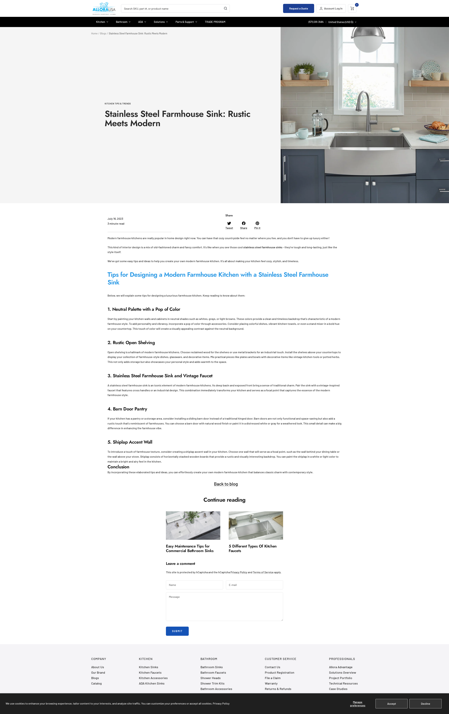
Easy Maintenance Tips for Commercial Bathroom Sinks (190, 548)
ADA (140, 21)
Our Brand (98, 672)
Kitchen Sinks (148, 667)
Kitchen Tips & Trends (118, 103)
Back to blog (226, 483)
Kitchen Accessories (153, 678)
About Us (97, 667)
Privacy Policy (221, 703)
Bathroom (121, 21)
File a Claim (273, 678)
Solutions (159, 21)
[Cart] (352, 8)
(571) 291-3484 (316, 21)
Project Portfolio (340, 678)
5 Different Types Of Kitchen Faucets (253, 548)
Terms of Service (263, 572)
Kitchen (100, 21)
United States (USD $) (340, 22)
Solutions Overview (342, 672)
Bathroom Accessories (216, 689)
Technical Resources (343, 683)
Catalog (96, 683)
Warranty (271, 683)
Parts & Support (185, 21)
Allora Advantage (341, 667)
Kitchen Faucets (150, 672)
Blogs (103, 33)
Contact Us (272, 667)
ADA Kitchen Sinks (152, 683)
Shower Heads (210, 678)
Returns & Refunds (278, 689)
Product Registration (279, 672)
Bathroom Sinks (211, 667)
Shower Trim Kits (212, 683)
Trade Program (215, 21)
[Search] (225, 8)
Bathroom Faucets (213, 672)
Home (94, 33)
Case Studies (338, 689)
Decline (425, 703)
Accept (391, 703)
